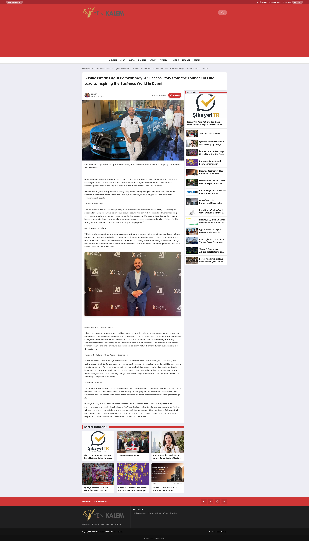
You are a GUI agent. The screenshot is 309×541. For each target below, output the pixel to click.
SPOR (122, 60)
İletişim (173, 513)
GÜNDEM (113, 60)
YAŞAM (153, 60)
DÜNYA (132, 60)
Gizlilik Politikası (139, 513)
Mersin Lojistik (160, 538)
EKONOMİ (142, 60)
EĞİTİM (197, 60)
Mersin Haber (148, 538)
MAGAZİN (186, 60)
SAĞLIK (176, 60)
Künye (165, 513)
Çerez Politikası (154, 513)
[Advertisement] (154, 39)
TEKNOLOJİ (164, 60)
